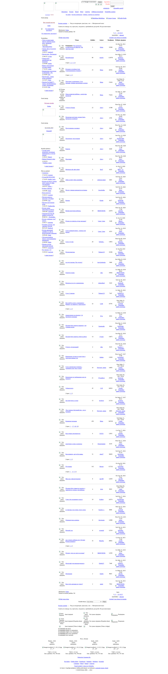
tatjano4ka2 (101, 283)
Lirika (49, 69)
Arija (101, 489)
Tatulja (101, 573)
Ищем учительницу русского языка (48, 66)
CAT (101, 388)
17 (73, 426)
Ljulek (120, 421)
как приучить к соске (72, 400)
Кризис (68, 200)
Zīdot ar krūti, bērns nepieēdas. (74, 180)
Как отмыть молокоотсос (73, 433)
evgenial (101, 530)
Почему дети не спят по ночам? (75, 553)
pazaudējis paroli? (118, 8)
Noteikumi (82, 661)
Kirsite (101, 200)
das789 (102, 479)
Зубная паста (69, 388)
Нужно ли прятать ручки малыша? (76, 221)
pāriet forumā (49, 90)
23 (118, 33)
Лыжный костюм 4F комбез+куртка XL (48, 214)
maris (120, 149)
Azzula (120, 388)
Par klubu (68, 14)
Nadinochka (51, 206)
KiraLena (120, 378)
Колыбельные (70, 57)
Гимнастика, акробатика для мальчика (46, 60)
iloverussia (120, 454)
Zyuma (102, 336)
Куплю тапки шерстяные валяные (48, 208)
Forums (71, 12)
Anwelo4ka (101, 190)
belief (120, 231)
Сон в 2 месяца (70, 293)
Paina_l (50, 186)
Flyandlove (101, 378)
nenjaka (120, 107)
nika (101, 272)
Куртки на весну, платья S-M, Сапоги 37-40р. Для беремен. (49, 183)
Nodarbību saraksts (110, 12)
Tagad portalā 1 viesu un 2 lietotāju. (84, 666)
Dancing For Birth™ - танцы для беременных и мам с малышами (49, 83)
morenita (50, 222)
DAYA (102, 433)
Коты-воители (46, 193)
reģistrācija (106, 8)
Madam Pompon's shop (48, 159)
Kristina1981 (120, 138)
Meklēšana (102, 18)
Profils (124, 18)
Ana (49, 200)
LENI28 (120, 303)
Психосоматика (70, 252)
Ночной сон (69, 530)
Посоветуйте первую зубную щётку (76, 336)
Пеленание (69, 573)
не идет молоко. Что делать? (74, 262)
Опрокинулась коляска (72, 520)
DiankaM (49, 131)
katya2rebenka (101, 262)
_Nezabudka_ (52, 217)
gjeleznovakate (101, 180)
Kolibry (101, 499)
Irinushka (120, 530)
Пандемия (69, 159)
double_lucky (52, 179)
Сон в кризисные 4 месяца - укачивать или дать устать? (74, 367)
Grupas (114, 18)
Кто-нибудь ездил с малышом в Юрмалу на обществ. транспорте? (76, 303)
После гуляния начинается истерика (76, 190)
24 (120, 33)
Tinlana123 (101, 252)
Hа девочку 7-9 (46, 250)
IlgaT (101, 169)
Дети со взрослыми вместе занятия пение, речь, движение (48, 41)
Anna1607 (120, 466)
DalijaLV (101, 563)
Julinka (102, 357)
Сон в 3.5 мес (70, 242)
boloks (50, 63)
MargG (50, 157)
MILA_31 (120, 169)
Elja (49, 74)
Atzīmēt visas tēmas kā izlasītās (117, 37)
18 (75, 426)
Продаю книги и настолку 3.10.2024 (48, 197)
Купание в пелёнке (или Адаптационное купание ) (73, 69)
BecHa (120, 573)
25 (122, 33)
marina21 (50, 52)
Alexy (101, 107)
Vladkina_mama (47, 163)
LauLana (50, 252)
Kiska (67, 30)
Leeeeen (50, 175)
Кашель (68, 149)
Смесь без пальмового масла (74, 499)
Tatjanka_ (101, 242)
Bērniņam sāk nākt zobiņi (73, 169)
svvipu (50, 56)
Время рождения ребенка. (73, 211)
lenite (49, 25)
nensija (101, 57)
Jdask (49, 190)
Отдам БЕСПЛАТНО (48, 177)
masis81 (120, 433)
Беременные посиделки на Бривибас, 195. (49, 71)
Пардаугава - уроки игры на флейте (48, 77)
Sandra (120, 47)
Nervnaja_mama (101, 367)
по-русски (47, 14)
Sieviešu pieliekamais (77, 14)
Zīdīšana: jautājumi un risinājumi (91, 14)
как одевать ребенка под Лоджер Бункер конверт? (75, 540)
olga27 (101, 454)
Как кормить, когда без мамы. (74, 454)
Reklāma (95, 661)
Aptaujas (91, 663)
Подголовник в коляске (73, 128)
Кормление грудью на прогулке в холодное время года (75, 357)
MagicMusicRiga (47, 46)
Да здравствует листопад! (49, 33)
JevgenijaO (120, 357)
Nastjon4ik (102, 326)
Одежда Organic (70, 107)
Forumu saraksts (62, 23)
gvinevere (50, 247)
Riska (101, 70)
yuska (120, 489)
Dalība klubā (74, 661)
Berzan (102, 466)
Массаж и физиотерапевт (73, 479)
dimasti (120, 336)
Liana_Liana (101, 221)
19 (77, 426)
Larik (101, 303)
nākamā (121, 35)
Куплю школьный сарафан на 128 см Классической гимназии (49, 231)
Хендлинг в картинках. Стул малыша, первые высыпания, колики (77, 82)
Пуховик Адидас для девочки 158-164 (48, 225)
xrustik (120, 541)
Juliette (120, 70)
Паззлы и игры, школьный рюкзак (47, 245)
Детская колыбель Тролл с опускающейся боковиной (49, 238)
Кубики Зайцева (47, 188)
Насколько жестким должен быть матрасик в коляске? (75, 117)
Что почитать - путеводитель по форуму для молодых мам (74, 47)
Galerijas (87, 12)
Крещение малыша (71, 421)
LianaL (120, 367)
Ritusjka (101, 541)
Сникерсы (45, 173)
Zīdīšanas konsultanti (97, 12)
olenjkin (120, 211)
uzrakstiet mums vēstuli (101, 668)
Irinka (49, 242)
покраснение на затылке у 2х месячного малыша (74, 316)
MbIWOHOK (101, 211)
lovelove (101, 400)
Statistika (88, 661)
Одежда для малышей (72, 347)
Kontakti (101, 661)
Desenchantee (101, 444)
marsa (120, 553)
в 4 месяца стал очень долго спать (76, 510)
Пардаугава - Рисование (49, 54)
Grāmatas (76, 663)
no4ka (120, 262)
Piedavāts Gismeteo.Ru (84, 657)
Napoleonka (120, 499)
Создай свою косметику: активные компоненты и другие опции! (48, 153)
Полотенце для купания (73, 138)
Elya (101, 316)
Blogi (81, 12)
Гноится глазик (70, 272)
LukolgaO (51, 211)
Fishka (49, 106)
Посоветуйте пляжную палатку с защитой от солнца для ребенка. (75, 489)
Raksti (77, 12)
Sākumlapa (64, 12)
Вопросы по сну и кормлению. (75, 283)
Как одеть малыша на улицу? (74, 584)
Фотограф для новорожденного (75, 563)
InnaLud (50, 228)
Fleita (49, 80)
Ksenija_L (120, 347)
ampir (101, 584)
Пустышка (69, 466)
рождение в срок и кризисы (74, 444)
